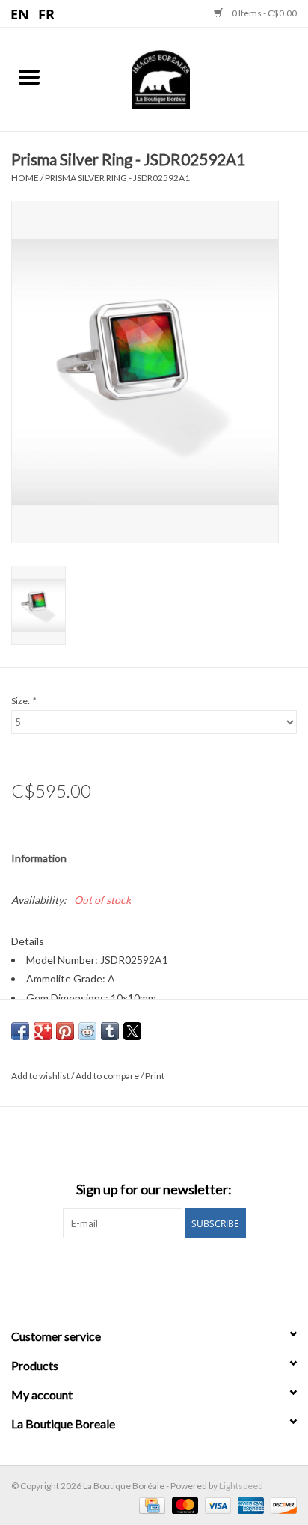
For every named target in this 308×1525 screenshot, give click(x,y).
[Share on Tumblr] (110, 1031)
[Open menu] (29, 76)
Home (25, 177)
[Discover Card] (281, 1504)
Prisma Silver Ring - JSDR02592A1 (117, 177)
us (20, 13)
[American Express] (248, 1504)
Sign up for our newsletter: (154, 1189)
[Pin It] (65, 1031)
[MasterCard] (183, 1504)
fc (46, 13)
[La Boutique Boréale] (183, 77)
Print (154, 1075)
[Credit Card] (150, 1504)
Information (39, 858)
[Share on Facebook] (20, 1031)
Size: (23, 700)
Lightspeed (241, 1485)
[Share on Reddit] (87, 1031)
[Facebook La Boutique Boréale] (141, 1269)
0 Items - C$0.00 (263, 13)
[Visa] (216, 1504)
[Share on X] (132, 1031)
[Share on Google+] (43, 1031)
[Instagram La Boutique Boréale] (167, 1269)
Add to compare (108, 1075)
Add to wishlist (41, 1075)
